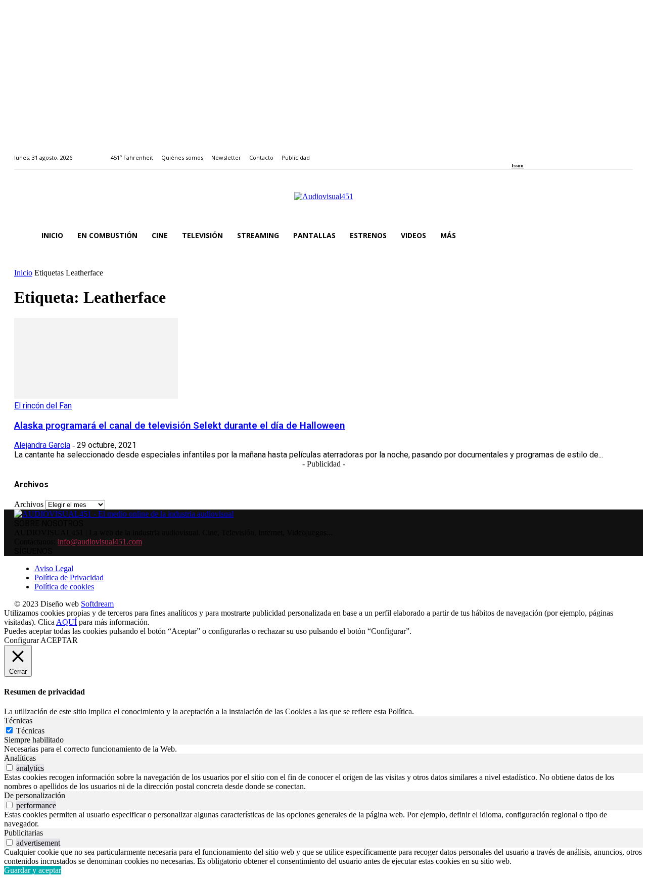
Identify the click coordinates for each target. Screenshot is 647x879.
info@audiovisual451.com (100, 541)
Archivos (28, 504)
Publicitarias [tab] (23, 832)
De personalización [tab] (34, 795)
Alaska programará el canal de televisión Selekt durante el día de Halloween (179, 425)
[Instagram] (526, 152)
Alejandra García (42, 445)
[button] (621, 235)
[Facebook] (515, 152)
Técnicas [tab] (18, 720)
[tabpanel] (323, 749)
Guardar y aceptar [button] (32, 870)
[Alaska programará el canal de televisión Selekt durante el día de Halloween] (96, 396)
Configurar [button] (21, 640)
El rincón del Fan (43, 405)
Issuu (518, 165)
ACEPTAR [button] (59, 640)
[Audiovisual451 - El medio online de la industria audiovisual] (323, 201)
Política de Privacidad (69, 577)
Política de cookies (64, 586)
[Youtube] (561, 152)
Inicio (23, 272)
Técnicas (30, 730)
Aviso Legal (53, 568)
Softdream (97, 603)
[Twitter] (550, 152)
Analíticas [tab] (20, 758)
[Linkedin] (538, 152)
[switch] (9, 767)
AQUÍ (66, 622)
